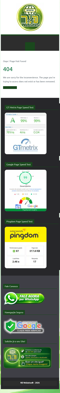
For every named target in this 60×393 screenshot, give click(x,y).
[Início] (30, 39)
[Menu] (30, 46)
